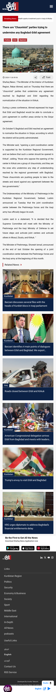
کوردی (7, 660)
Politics (7, 40)
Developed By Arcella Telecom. (28, 682)
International (10, 616)
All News (8, 628)
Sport (7, 604)
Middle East (10, 610)
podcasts (9, 633)
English (7, 655)
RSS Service (10, 672)
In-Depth (8, 622)
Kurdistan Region (13, 576)
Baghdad (23, 40)
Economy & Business (15, 593)
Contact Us (10, 666)
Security (8, 587)
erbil (14, 40)
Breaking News (10, 19)
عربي (6, 649)
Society (8, 599)
